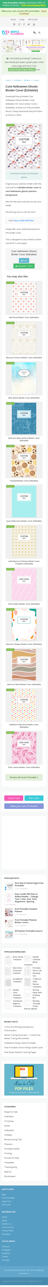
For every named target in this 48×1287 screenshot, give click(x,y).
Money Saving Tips (13, 1139)
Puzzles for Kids (11, 1158)
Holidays (8, 1135)
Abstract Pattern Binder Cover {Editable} (24, 357)
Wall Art (8, 1171)
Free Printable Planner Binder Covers (26, 921)
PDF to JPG (33, 19)
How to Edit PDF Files (23, 220)
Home (13, 19)
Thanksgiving (10, 1167)
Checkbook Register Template (17, 1003)
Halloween (9, 1130)
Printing (8, 1153)
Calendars (23, 934)
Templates (24, 888)
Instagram (6, 1250)
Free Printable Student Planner (26, 910)
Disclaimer (6, 1234)
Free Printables (8, 1198)
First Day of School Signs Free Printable (29, 884)
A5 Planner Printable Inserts (28, 931)
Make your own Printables (24, 806)
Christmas (9, 1121)
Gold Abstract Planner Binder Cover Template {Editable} (24, 562)
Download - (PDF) (25, 266)
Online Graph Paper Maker (21, 69)
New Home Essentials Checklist (17, 970)
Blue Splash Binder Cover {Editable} (24, 398)
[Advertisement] (24, 843)
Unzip (22, 19)
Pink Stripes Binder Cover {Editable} (24, 604)
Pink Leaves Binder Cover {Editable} (24, 767)
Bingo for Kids (10, 1112)
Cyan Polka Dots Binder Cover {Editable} (24, 521)
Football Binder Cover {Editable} (24, 481)
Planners (12, 904)
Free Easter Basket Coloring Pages (20, 1052)
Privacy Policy (7, 1230)
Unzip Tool (14, 798)
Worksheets (10, 1176)
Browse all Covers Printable (23, 777)
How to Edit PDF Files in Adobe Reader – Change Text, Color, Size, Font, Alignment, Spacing (26, 898)
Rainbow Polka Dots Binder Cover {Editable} (24, 725)
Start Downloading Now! (33, 5)
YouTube (5, 1260)
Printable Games (12, 1148)
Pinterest (6, 1246)
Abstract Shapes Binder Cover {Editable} (24, 644)
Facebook (6, 1253)
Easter (7, 1125)
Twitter (5, 1256)
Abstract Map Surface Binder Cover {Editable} (24, 439)
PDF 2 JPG (34, 798)
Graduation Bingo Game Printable (20, 1043)
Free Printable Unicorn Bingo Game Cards (23, 1047)
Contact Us (6, 1224)
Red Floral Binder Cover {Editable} (24, 317)
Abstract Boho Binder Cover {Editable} (24, 684)
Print (25, 260)
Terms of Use (8, 1227)
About (4, 1220)
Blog (4, 1194)
